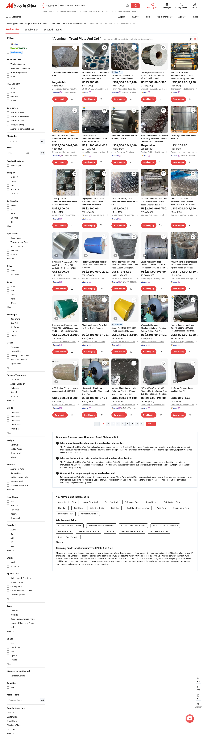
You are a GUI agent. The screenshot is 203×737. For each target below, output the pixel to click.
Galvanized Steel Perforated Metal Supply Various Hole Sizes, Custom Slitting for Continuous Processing (124, 264)
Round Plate (151, 502)
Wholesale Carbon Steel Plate (165, 525)
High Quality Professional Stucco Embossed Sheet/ (93, 201)
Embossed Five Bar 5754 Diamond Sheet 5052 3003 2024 (183, 201)
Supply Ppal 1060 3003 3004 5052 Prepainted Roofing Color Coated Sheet (123, 329)
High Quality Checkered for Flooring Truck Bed (95, 391)
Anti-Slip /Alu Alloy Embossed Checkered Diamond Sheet (124, 391)
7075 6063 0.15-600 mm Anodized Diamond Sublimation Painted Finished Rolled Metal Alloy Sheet (123, 77)
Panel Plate (161, 508)
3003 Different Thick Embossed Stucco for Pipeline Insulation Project (184, 264)
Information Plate (65, 513)
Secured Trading (53, 29)
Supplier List (31, 29)
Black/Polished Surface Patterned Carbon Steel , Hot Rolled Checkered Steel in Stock (154, 264)
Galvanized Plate (132, 502)
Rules (195, 16)
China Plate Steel (90, 502)
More (58, 542)
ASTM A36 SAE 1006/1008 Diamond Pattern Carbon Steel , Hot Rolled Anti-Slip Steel (154, 391)
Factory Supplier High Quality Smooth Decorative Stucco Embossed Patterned (183, 328)
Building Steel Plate (172, 502)
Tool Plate (115, 508)
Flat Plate (62, 508)
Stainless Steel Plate (122, 11)
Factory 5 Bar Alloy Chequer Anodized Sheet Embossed (154, 138)
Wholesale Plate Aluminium (69, 525)
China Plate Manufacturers (67, 11)
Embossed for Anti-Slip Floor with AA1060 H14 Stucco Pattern (64, 264)
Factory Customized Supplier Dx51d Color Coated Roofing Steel (94, 264)
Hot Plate (83, 11)
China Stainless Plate (67, 502)
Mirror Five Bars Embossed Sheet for (65, 138)
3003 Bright (183, 137)
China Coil (109, 11)
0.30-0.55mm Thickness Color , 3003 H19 (65, 389)
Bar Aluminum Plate (89, 513)
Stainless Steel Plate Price (132, 531)
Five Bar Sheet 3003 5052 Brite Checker (154, 201)
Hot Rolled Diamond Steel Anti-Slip (182, 389)
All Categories (15, 16)
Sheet (65, 74)
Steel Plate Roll (111, 502)
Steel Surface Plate (96, 11)
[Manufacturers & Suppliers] (21, 6)
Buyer (134, 16)
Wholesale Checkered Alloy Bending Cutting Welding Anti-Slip (153, 328)
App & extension (164, 16)
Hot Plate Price (64, 531)
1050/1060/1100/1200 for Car (124, 201)
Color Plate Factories (159, 531)
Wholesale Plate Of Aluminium (101, 525)
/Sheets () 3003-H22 (124, 137)
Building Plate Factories (68, 537)
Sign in (194, 7)
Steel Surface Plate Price (88, 531)
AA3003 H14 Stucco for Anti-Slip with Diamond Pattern (95, 75)
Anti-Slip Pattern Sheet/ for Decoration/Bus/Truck (94, 138)
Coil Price (110, 531)
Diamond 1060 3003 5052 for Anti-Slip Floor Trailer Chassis (182, 75)
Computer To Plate (181, 508)
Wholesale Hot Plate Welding (133, 525)
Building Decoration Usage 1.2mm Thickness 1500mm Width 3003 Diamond (153, 75)
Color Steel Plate (97, 508)
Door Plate (78, 508)
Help (148, 16)
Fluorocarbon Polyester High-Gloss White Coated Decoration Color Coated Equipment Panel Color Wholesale (65, 328)
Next (149, 423)
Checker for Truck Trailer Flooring (94, 326)
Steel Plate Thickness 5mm (137, 508)
